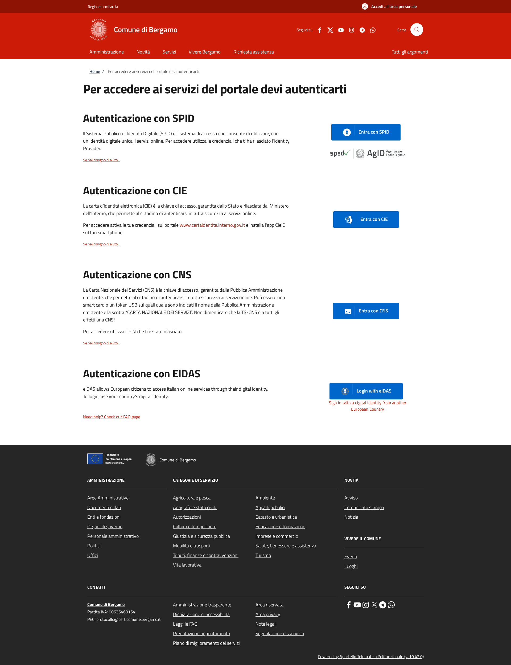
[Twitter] (328, 29)
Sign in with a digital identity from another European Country (367, 405)
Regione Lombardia (103, 6)
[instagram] (365, 604)
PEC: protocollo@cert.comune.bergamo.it (124, 619)
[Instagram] (349, 29)
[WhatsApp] (370, 29)
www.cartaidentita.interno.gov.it (212, 225)
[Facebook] (317, 29)
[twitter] (374, 604)
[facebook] (348, 604)
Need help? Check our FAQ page (111, 417)
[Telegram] (360, 29)
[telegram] (382, 604)
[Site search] (416, 29)
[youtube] (357, 604)
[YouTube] (338, 29)
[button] (389, 6)
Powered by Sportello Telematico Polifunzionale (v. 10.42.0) (371, 656)
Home (94, 71)
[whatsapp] (391, 604)
